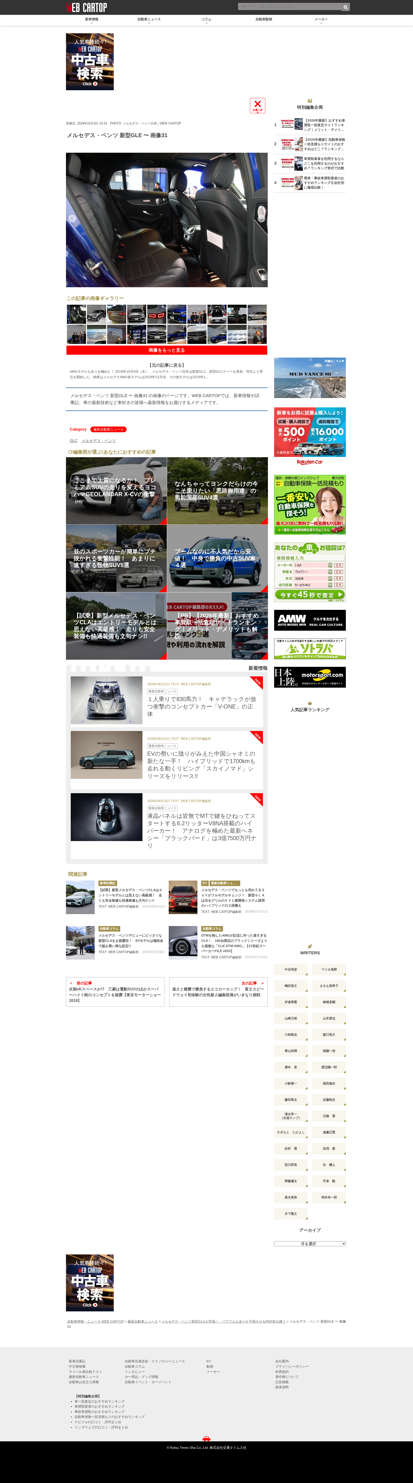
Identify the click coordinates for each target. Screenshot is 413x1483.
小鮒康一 (291, 1083)
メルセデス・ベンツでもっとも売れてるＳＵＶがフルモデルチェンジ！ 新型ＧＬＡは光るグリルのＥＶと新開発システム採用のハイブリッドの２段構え (233, 897)
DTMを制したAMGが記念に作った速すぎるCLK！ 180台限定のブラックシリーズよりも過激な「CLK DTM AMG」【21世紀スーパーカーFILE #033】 (234, 943)
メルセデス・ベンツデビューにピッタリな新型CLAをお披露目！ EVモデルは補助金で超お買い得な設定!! (130, 940)
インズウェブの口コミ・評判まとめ (101, 1427)
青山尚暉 (291, 1051)
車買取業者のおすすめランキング (100, 1406)
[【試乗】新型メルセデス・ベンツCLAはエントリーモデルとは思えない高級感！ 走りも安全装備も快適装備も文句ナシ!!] (80, 897)
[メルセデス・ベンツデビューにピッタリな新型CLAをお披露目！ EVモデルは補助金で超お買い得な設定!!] (80, 943)
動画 (209, 1366)
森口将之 (329, 1034)
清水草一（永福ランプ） (291, 1116)
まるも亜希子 (329, 986)
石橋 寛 (329, 1116)
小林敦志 (291, 1034)
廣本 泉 (291, 1067)
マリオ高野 (329, 969)
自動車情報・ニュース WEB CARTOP (95, 1321)
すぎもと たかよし (291, 1132)
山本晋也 (329, 1018)
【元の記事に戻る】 (166, 365)
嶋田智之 (291, 986)
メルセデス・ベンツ (99, 441)
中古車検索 (77, 1366)
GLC (74, 441)
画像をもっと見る (167, 350)
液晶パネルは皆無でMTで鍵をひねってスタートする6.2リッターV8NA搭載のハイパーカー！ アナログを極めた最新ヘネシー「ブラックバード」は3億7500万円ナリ (202, 831)
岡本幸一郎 (329, 1197)
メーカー (213, 1372)
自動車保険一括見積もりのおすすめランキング (110, 1417)
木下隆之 (291, 1213)
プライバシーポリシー (292, 1366)
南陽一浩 (329, 1051)
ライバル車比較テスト (85, 1372)
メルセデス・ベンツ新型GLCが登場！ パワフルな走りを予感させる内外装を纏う (224, 1321)
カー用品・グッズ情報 (141, 1377)
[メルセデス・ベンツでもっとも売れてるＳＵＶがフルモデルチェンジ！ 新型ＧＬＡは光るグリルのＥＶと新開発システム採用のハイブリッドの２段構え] (183, 897)
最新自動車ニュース (108, 429)
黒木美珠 (291, 1197)
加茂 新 (329, 1148)
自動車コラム (109, 928)
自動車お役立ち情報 (84, 1382)
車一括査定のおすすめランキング (100, 1401)
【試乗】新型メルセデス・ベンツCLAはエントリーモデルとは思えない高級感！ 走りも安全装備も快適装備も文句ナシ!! (130, 895)
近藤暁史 (329, 1099)
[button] (72, 218)
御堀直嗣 (329, 1002)
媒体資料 (282, 1387)
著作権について (287, 1377)
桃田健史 (329, 1083)
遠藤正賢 (329, 1132)
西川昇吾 (291, 1165)
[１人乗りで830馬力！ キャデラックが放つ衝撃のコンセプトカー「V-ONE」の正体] (106, 700)
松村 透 (291, 1148)
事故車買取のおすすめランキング (100, 1412)
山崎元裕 (291, 1018)
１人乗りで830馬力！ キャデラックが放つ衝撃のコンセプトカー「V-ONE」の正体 (201, 706)
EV (205, 883)
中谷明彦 (291, 969)
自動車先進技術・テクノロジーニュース (155, 1361)
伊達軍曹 (291, 1002)
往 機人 (329, 1165)
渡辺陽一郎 (329, 1067)
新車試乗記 (107, 883)
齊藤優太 (291, 1181)
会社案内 (282, 1361)
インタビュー (135, 1372)
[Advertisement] (310, 278)
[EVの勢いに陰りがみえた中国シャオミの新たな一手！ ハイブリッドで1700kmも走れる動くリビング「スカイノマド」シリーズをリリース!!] (106, 755)
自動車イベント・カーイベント (148, 1382)
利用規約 (282, 1372)
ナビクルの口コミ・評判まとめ (98, 1422)
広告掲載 (282, 1382)
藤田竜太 (291, 1099)
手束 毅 (329, 1181)
